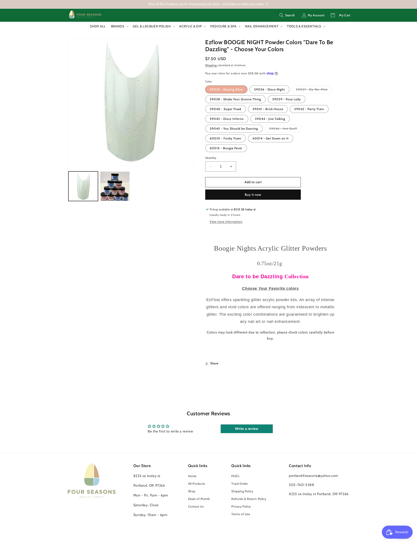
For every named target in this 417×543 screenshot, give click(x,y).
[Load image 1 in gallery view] (83, 186)
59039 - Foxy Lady (286, 99)
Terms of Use (240, 514)
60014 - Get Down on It (271, 138)
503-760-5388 (301, 485)
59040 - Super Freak (225, 109)
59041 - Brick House (268, 109)
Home (192, 476)
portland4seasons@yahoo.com (313, 476)
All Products (196, 484)
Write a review (246, 429)
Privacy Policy (241, 507)
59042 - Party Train (309, 109)
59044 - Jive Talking (270, 119)
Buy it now (253, 195)
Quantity (210, 157)
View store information (226, 222)
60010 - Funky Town (225, 138)
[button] (287, 15)
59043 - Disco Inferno (227, 119)
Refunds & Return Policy (248, 499)
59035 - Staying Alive (226, 89)
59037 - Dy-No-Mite (314, 90)
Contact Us (196, 507)
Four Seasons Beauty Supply (200, 540)
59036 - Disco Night (269, 89)
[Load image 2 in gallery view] (115, 186)
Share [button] (214, 363)
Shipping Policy (242, 491)
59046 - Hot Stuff (285, 129)
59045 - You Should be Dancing (234, 129)
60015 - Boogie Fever (226, 148)
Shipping (211, 65)
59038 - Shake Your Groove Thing (235, 99)
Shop (191, 491)
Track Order (239, 484)
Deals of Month (199, 499)
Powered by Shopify (237, 540)
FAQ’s (235, 476)
